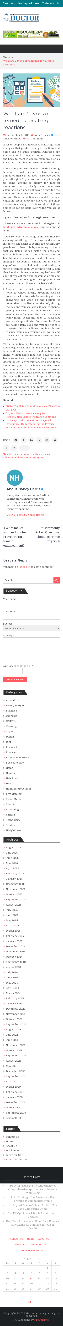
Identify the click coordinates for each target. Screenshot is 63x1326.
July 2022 (12, 1034)
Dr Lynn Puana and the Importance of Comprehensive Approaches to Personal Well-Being (33, 1189)
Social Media (13, 799)
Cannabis (11, 715)
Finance (11, 752)
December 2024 (15, 946)
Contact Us (12, 1136)
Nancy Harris (42, 135)
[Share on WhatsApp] (39, 440)
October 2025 (14, 894)
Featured (11, 747)
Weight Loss (13, 830)
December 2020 (15, 1071)
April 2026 (12, 868)
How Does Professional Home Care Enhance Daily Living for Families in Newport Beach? (33, 1225)
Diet (8, 741)
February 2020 (15, 1092)
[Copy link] (24, 448)
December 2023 (15, 1008)
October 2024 (14, 956)
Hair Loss (12, 778)
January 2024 (14, 1003)
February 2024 (15, 998)
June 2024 (12, 977)
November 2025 (16, 889)
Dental (10, 736)
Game (9, 767)
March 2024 (13, 993)
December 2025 (15, 883)
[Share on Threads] (14, 448)
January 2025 (14, 941)
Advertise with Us (17, 1159)
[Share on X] (24, 440)
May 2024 (12, 982)
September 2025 (16, 899)
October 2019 (14, 1107)
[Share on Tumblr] (6, 448)
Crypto (10, 731)
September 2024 (16, 961)
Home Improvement (18, 788)
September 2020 (16, 1076)
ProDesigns (41, 1319)
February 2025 (15, 935)
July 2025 (12, 909)
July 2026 (12, 852)
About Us (11, 1145)
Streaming (12, 809)
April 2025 (12, 925)
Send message (15, 679)
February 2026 (15, 873)
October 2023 (14, 1019)
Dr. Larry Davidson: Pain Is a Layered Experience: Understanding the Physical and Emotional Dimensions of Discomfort (31, 424)
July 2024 (12, 972)
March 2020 (13, 1086)
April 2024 (12, 987)
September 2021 (16, 1055)
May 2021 (11, 1066)
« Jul (30, 1302)
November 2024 (16, 951)
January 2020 (14, 1097)
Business (11, 710)
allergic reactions (18, 454)
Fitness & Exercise (17, 757)
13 (31, 1278)
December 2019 (15, 1102)
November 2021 (15, 1045)
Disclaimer (12, 1150)
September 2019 (16, 1112)
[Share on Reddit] (55, 440)
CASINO (11, 721)
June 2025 (12, 915)
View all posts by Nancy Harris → (27, 514)
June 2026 (12, 857)
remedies (30, 457)
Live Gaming (14, 793)
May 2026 (12, 863)
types (40, 457)
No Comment (35, 138)
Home (9, 1141)
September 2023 (16, 1024)
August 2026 (13, 847)
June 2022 (12, 1040)
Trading (11, 825)
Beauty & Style (15, 705)
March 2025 (13, 930)
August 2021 (13, 1060)
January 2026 (14, 878)
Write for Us (13, 1155)
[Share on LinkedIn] (31, 440)
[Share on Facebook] (16, 440)
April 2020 (12, 1081)
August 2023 (13, 1029)
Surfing (10, 814)
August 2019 (13, 1118)
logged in (24, 566)
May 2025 (12, 920)
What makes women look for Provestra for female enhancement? (14, 536)
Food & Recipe (15, 762)
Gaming (11, 773)
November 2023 (16, 1013)
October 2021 (14, 1050)
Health (34, 454)
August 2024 (13, 967)
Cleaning (11, 726)
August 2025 (13, 904)
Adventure (12, 700)
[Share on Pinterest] (47, 440)
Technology (13, 819)
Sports (10, 804)
